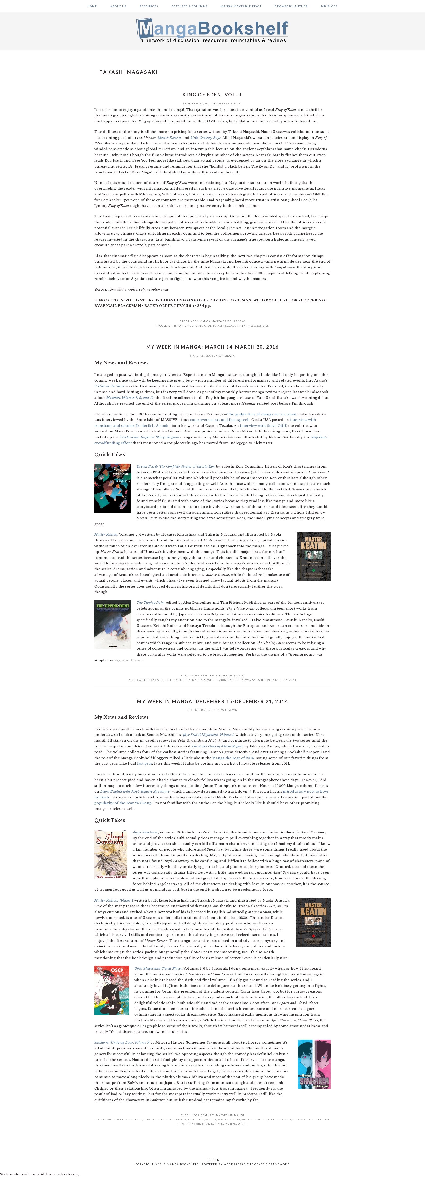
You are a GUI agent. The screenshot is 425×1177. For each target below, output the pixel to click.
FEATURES (208, 675)
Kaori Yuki (196, 1119)
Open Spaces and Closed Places (158, 968)
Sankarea (212, 1123)
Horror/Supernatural (194, 325)
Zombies (263, 325)
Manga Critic (222, 321)
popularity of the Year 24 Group (123, 803)
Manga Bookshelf (212, 29)
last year (144, 763)
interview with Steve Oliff (263, 426)
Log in (214, 1159)
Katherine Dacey (229, 103)
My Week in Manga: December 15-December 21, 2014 (212, 701)
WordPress (233, 1164)
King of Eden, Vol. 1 (212, 94)
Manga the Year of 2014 (233, 758)
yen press (247, 325)
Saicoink (196, 1123)
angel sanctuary (129, 1119)
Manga (205, 321)
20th (206, 138)
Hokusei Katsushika (175, 679)
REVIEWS (239, 321)
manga (197, 679)
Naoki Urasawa (239, 679)
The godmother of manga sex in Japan (261, 414)
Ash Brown (226, 355)
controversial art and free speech (220, 420)
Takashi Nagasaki (226, 325)
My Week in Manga (230, 675)
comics (153, 679)
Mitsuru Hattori (254, 1119)
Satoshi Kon (261, 679)
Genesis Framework (271, 1164)
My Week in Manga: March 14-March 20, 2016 (212, 347)
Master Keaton (169, 138)
